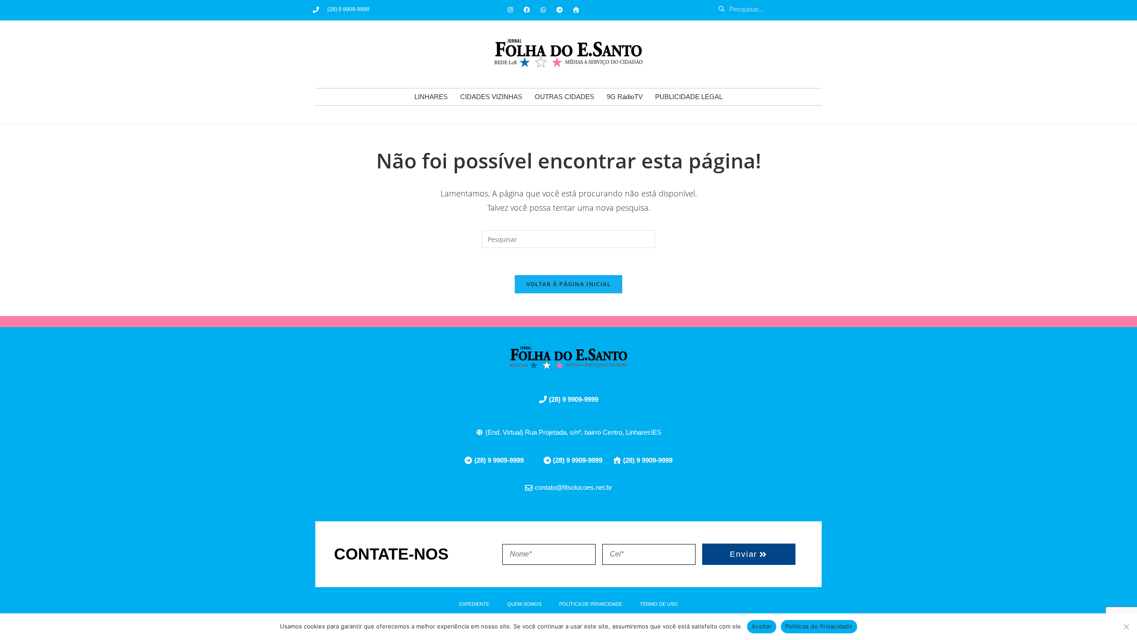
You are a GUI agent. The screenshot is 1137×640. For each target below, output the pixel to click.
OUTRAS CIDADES (564, 96)
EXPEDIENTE (474, 604)
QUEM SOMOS (524, 604)
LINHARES (431, 96)
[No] (1125, 626)
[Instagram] (510, 10)
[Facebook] (527, 10)
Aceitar (761, 626)
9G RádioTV (625, 96)
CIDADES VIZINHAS (491, 96)
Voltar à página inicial (568, 284)
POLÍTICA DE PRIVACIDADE (590, 604)
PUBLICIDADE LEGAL (689, 96)
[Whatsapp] (543, 10)
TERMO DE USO (659, 604)
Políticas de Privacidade (819, 626)
